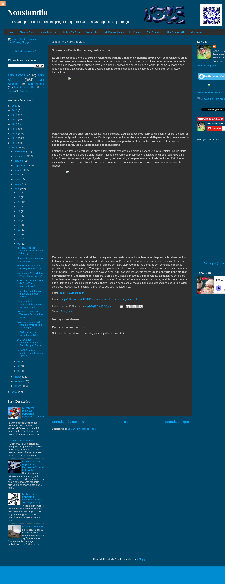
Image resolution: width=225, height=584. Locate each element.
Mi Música (135, 32)
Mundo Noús (27, 32)
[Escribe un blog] (131, 306)
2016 (15, 124)
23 (19, 206)
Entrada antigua (177, 422)
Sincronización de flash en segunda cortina (29, 267)
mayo (18, 184)
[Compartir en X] (134, 306)
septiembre (21, 165)
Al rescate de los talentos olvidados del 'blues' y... (30, 250)
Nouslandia (27, 12)
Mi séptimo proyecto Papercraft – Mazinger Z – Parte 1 (33, 414)
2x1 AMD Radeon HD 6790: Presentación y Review (30, 353)
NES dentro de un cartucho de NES (27, 333)
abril (17, 188)
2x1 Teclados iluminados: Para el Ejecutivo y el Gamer (29, 342)
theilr (62, 293)
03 (19, 371)
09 (19, 243)
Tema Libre (92, 32)
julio (17, 174)
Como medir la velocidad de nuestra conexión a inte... (30, 304)
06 (19, 366)
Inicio (11, 32)
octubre (19, 160)
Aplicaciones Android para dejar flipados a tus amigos (29, 325)
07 (19, 361)
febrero (19, 381)
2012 (15, 143)
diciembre (20, 151)
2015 (15, 129)
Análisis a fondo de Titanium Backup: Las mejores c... (30, 314)
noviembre (21, 156)
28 (19, 197)
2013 (15, 138)
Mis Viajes (196, 32)
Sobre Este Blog (49, 32)
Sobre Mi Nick (71, 32)
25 (19, 202)
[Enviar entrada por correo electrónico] (121, 306)
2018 (15, 115)
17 (19, 220)
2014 (15, 133)
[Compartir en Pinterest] (141, 306)
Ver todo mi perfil (206, 65)
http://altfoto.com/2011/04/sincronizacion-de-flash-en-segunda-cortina (100, 299)
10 (19, 239)
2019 (15, 110)
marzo (18, 376)
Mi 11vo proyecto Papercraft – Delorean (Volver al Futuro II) (33, 465)
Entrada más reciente (68, 422)
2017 (15, 119)
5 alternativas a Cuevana (23, 440)
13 (19, 229)
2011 (15, 147)
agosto (19, 170)
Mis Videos (36, 83)
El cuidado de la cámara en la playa (30, 259)
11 (19, 234)
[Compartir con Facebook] (137, 306)
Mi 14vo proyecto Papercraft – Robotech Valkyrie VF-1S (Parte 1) (32, 498)
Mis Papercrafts (175, 32)
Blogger (143, 559)
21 (19, 211)
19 (19, 216)
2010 (15, 391)
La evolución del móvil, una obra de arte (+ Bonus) (29, 294)
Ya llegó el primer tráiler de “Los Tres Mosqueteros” (30, 283)
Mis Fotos (16, 75)
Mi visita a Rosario (32, 526)
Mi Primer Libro (114, 32)
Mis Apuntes (154, 32)
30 (19, 192)
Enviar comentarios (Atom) (82, 429)
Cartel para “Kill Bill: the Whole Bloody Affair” (30, 274)
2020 (15, 105)
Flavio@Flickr (75, 293)
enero (18, 386)
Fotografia (66, 311)
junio (18, 179)
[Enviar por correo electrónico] (127, 306)
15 (19, 225)
